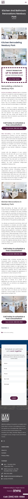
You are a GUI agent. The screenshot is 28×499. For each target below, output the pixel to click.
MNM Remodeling (6, 133)
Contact (3, 453)
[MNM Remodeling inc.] (3, 2)
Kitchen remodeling (6, 92)
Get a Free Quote (14, 79)
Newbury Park (16, 92)
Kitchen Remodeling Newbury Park (11, 44)
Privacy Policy (5, 455)
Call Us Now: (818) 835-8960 (14, 128)
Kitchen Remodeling (8, 332)
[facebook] (1, 441)
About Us (4, 450)
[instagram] (4, 441)
